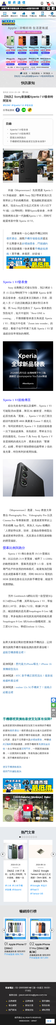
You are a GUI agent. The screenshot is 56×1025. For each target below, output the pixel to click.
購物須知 (29, 1009)
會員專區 (42, 3)
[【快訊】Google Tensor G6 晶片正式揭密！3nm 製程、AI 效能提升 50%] (40, 851)
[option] (28, 44)
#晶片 (44, 885)
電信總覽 (12, 1005)
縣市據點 (46, 1000)
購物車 (49, 4)
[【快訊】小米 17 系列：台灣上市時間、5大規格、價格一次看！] (15, 851)
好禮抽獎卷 (28, 243)
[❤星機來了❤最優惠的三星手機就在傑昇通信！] (28, 44)
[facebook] (53, 8)
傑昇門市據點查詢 (12, 771)
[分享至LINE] (24, 110)
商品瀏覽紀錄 (53, 710)
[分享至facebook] (18, 110)
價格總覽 (4, 16)
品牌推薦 (29, 1000)
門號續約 (42, 243)
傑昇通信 (11, 238)
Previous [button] (6, 44)
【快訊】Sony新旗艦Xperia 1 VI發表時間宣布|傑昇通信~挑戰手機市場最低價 (16, 5)
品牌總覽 (12, 1000)
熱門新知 (12, 1009)
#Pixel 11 (34, 889)
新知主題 (29, 1005)
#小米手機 (17, 885)
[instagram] (43, 8)
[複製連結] (30, 110)
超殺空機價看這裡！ (14, 652)
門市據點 (52, 16)
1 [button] (21, 69)
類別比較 (46, 1005)
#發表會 (29, 105)
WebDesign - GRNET (28, 1021)
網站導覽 (46, 1009)
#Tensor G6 (36, 893)
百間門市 (25, 748)
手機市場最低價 (34, 238)
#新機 (8, 889)
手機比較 (33, 16)
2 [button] (23, 69)
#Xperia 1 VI (17, 105)
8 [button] (36, 837)
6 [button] (32, 69)
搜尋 (53, 3)
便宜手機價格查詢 (12, 767)
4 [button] (28, 69)
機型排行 (14, 16)
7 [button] (35, 69)
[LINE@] (48, 8)
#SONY (7, 105)
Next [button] (50, 44)
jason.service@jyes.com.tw (33, 995)
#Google (35, 885)
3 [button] (25, 69)
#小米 (8, 885)
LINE (53, 705)
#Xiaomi (16, 889)
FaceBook (53, 700)
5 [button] (30, 69)
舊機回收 (42, 16)
